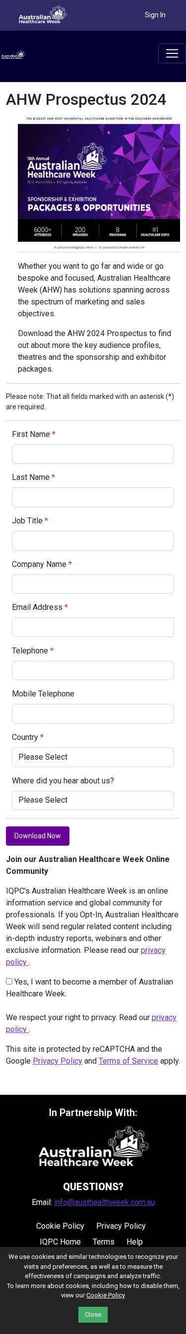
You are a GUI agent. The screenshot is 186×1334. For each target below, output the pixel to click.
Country (28, 737)
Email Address (40, 607)
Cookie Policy (60, 1226)
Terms (104, 1242)
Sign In (155, 15)
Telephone (33, 650)
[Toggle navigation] (172, 53)
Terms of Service (128, 1061)
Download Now (37, 836)
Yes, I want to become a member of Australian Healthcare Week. (89, 987)
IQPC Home (60, 1242)
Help (134, 1242)
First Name (34, 434)
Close (93, 1314)
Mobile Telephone (43, 693)
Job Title (30, 520)
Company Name (42, 564)
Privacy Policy (57, 1061)
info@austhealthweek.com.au (104, 1202)
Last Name (33, 477)
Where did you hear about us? (63, 780)
